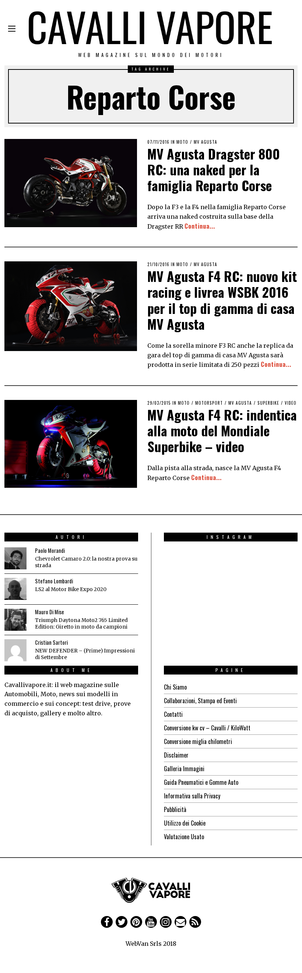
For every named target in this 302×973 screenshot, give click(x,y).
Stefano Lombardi (54, 581)
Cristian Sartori (51, 642)
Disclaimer (176, 755)
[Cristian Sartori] (15, 650)
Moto (182, 142)
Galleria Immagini (184, 768)
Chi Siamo (175, 687)
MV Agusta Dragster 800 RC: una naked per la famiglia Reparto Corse (213, 169)
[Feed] (195, 922)
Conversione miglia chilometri (198, 741)
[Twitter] (121, 922)
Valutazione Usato (184, 836)
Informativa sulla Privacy (192, 795)
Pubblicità (175, 809)
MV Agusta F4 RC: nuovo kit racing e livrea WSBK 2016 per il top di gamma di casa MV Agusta (222, 299)
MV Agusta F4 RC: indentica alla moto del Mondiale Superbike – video (222, 430)
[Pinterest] (136, 922)
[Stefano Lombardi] (15, 589)
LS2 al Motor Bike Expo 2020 (70, 589)
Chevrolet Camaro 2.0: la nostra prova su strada (86, 562)
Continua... (200, 226)
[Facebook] (107, 922)
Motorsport (209, 403)
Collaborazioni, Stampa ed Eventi (200, 700)
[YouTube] (151, 922)
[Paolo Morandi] (15, 558)
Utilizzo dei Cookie (185, 823)
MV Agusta (205, 142)
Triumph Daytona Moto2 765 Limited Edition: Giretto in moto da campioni (81, 623)
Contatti (173, 714)
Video (290, 403)
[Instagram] (166, 922)
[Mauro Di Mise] (15, 620)
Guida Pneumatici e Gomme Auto (201, 782)
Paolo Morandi (50, 550)
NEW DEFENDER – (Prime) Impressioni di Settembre (85, 654)
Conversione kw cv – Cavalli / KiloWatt (207, 727)
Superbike (268, 403)
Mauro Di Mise (49, 612)
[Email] (180, 922)
